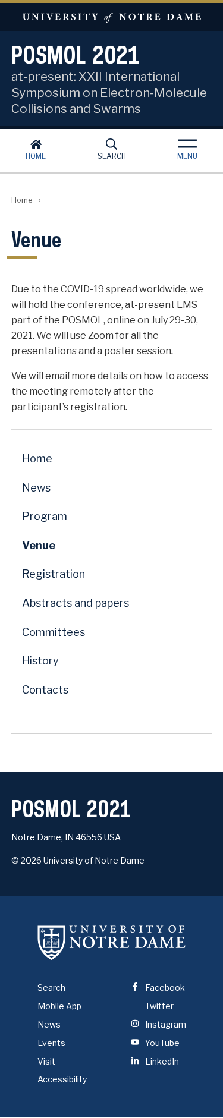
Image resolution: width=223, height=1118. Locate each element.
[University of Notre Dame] (111, 942)
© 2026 (26, 860)
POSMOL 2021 (75, 54)
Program (44, 516)
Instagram (164, 1024)
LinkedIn (161, 1061)
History (40, 660)
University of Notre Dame (111, 17)
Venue (38, 545)
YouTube (161, 1043)
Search (112, 156)
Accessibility (62, 1079)
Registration (53, 574)
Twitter (158, 1006)
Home (36, 156)
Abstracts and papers (75, 603)
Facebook (164, 987)
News (36, 487)
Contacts (45, 690)
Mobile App (59, 1006)
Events (51, 1043)
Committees (53, 632)
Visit (46, 1061)
